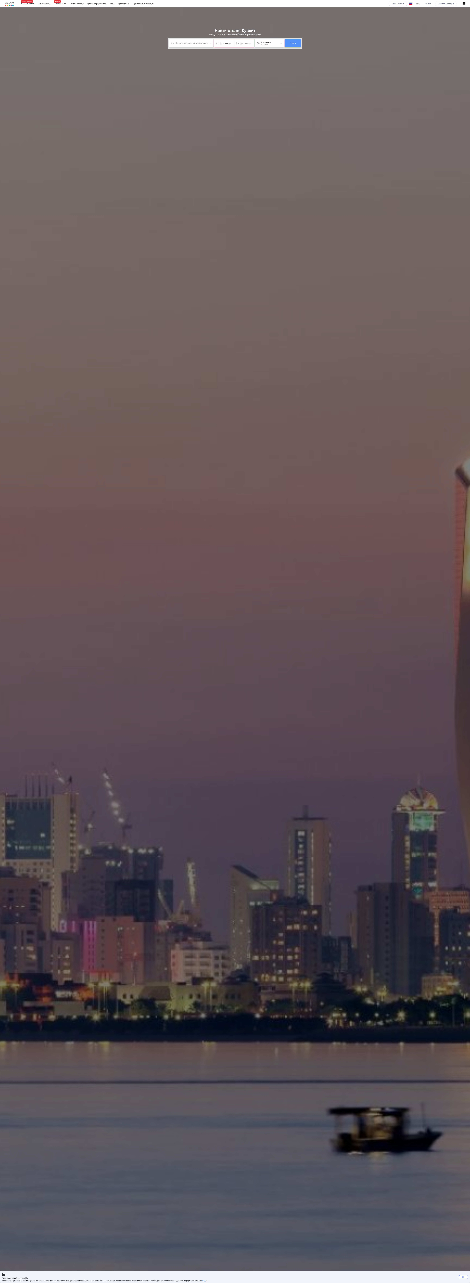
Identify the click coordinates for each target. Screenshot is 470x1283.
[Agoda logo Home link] (9, 3)
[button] (410, 3)
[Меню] (464, 3)
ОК (463, 1277)
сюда (204, 1280)
